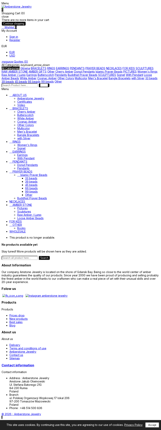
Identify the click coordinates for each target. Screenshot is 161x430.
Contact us (16, 355)
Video (21, 105)
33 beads (151, 78)
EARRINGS (62, 68)
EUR (12, 52)
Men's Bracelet (98, 78)
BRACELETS (38, 68)
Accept (152, 425)
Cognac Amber (47, 78)
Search (44, 257)
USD (12, 55)
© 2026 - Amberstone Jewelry (21, 414)
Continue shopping (13, 23)
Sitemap (14, 358)
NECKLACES (114, 68)
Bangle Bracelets (120, 78)
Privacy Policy (133, 424)
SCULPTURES (145, 68)
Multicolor (81, 78)
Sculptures (24, 211)
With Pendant (134, 75)
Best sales (16, 322)
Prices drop (17, 315)
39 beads (8, 81)
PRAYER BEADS (95, 68)
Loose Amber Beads (30, 218)
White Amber (28, 78)
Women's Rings (147, 71)
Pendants (61, 75)
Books (21, 228)
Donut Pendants (84, 71)
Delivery (14, 345)
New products (18, 318)
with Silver (138, 78)
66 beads (34, 81)
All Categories (11, 68)
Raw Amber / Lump (14, 75)
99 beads (47, 81)
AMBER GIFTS (38, 71)
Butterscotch (46, 75)
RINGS (51, 68)
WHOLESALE (17, 231)
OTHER (17, 224)
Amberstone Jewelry (30, 98)
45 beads (21, 81)
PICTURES (130, 71)
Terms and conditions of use (27, 348)
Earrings (32, 75)
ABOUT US (20, 95)
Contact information (18, 365)
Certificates (24, 101)
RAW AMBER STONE (15, 71)
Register (14, 40)
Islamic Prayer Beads (109, 71)
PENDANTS (77, 68)
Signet (121, 75)
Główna (25, 68)
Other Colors (66, 78)
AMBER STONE (22, 204)
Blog (12, 325)
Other (51, 71)
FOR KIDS (129, 68)
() (15, 61)
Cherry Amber (64, 71)
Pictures (22, 208)
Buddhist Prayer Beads (82, 75)
